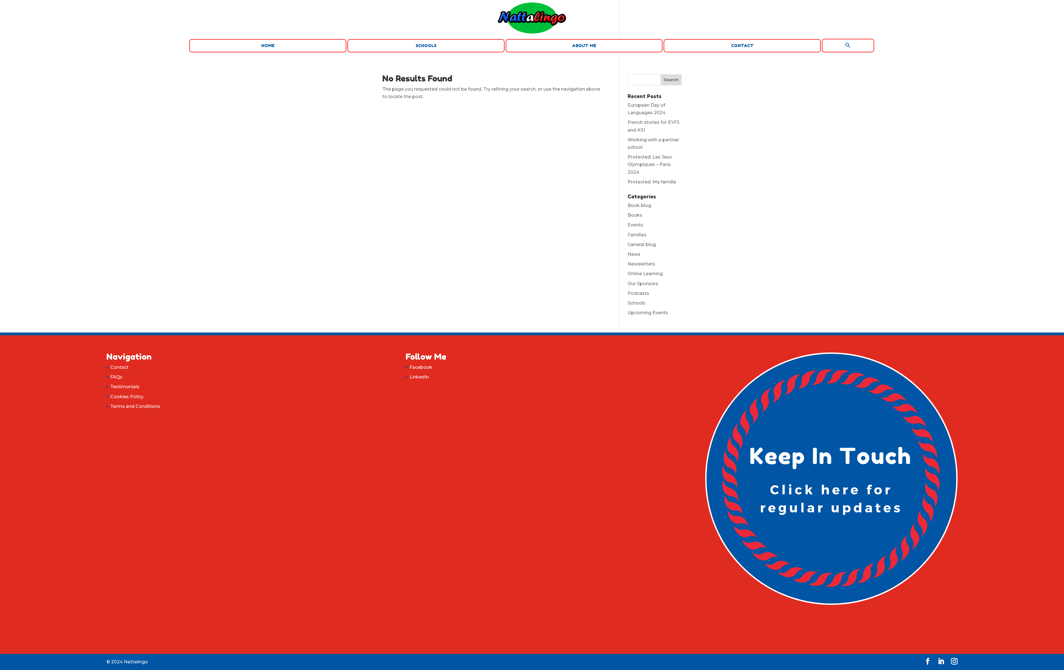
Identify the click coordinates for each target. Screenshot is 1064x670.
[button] (848, 45)
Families (637, 234)
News (634, 254)
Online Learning (645, 273)
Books (635, 215)
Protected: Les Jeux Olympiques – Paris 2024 (650, 164)
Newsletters (641, 264)
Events (635, 224)
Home (268, 45)
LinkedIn (419, 377)
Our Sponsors (643, 283)
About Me (584, 45)
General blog (642, 244)
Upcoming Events (648, 312)
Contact (742, 45)
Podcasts (638, 293)
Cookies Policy (127, 396)
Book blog (639, 205)
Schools (426, 45)
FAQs (116, 377)
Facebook (421, 367)
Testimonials (124, 386)
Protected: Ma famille (652, 182)
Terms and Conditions (135, 406)
